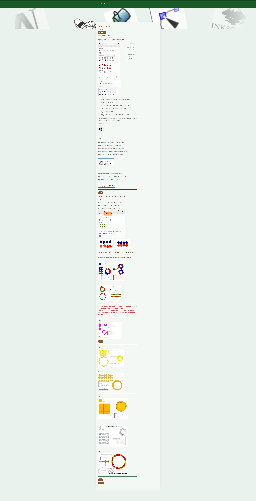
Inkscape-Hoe (103, 3)
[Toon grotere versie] (109, 61)
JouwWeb (156, 497)
